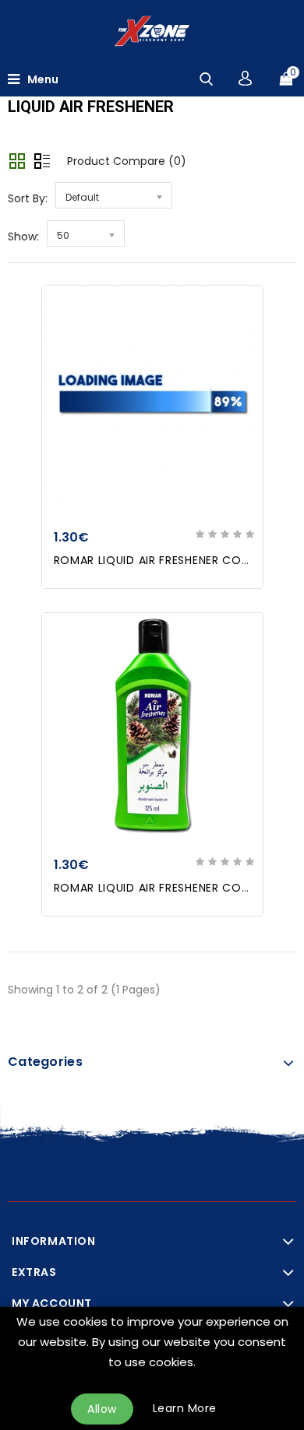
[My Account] (245, 78)
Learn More (185, 1408)
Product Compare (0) (126, 161)
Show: (23, 236)
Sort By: (28, 198)
